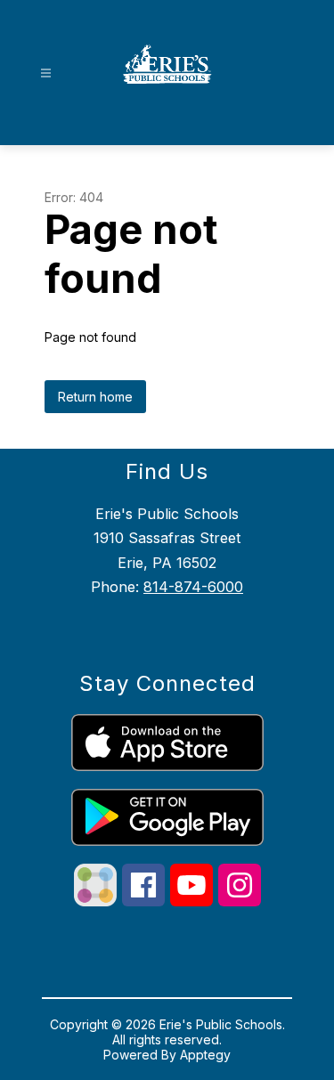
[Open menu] (46, 73)
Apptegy (205, 1054)
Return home (95, 396)
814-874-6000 (193, 587)
